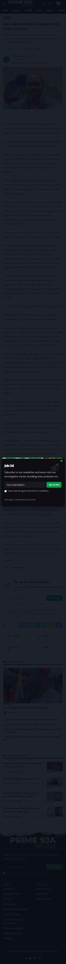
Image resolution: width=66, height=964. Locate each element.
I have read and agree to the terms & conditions (28, 491)
